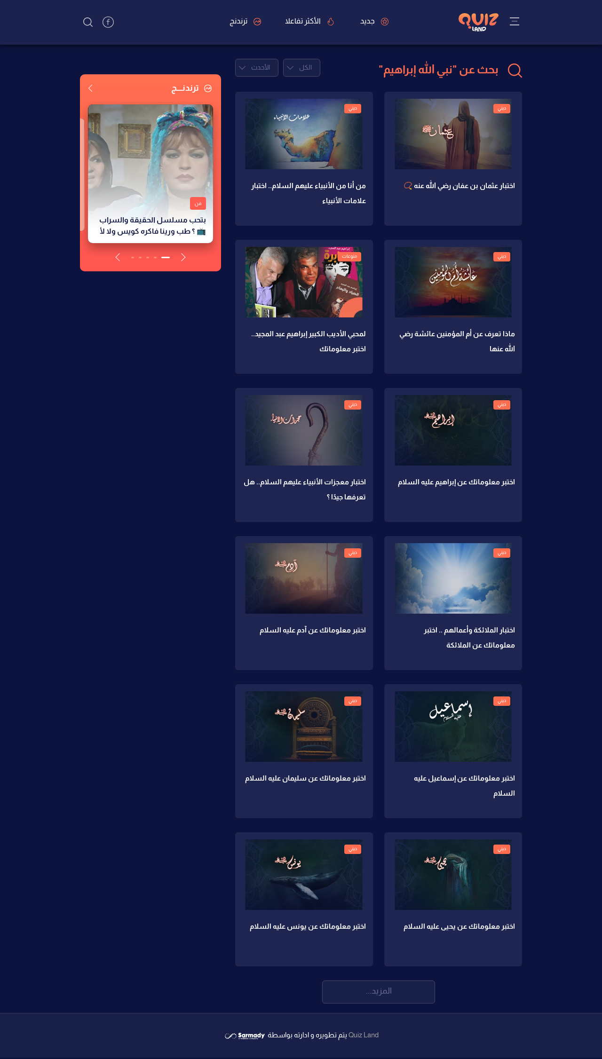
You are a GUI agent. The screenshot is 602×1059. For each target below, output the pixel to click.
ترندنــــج (185, 88)
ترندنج (239, 21)
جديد (368, 21)
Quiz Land (364, 1035)
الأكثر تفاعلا (303, 21)
